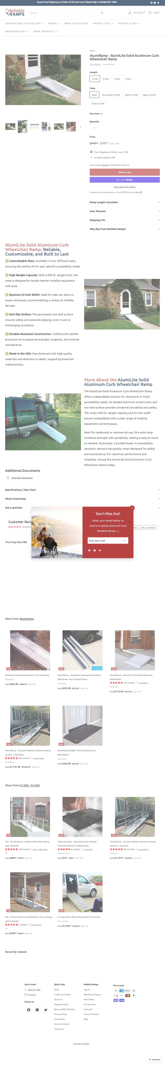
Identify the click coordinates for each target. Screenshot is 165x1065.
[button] (51, 1041)
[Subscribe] (124, 540)
